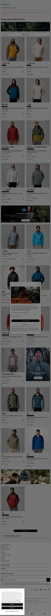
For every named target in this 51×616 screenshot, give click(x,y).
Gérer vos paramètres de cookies (12, 611)
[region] (12, 601)
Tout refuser (12, 607)
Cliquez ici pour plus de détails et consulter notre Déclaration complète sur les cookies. (11, 601)
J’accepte (12, 604)
